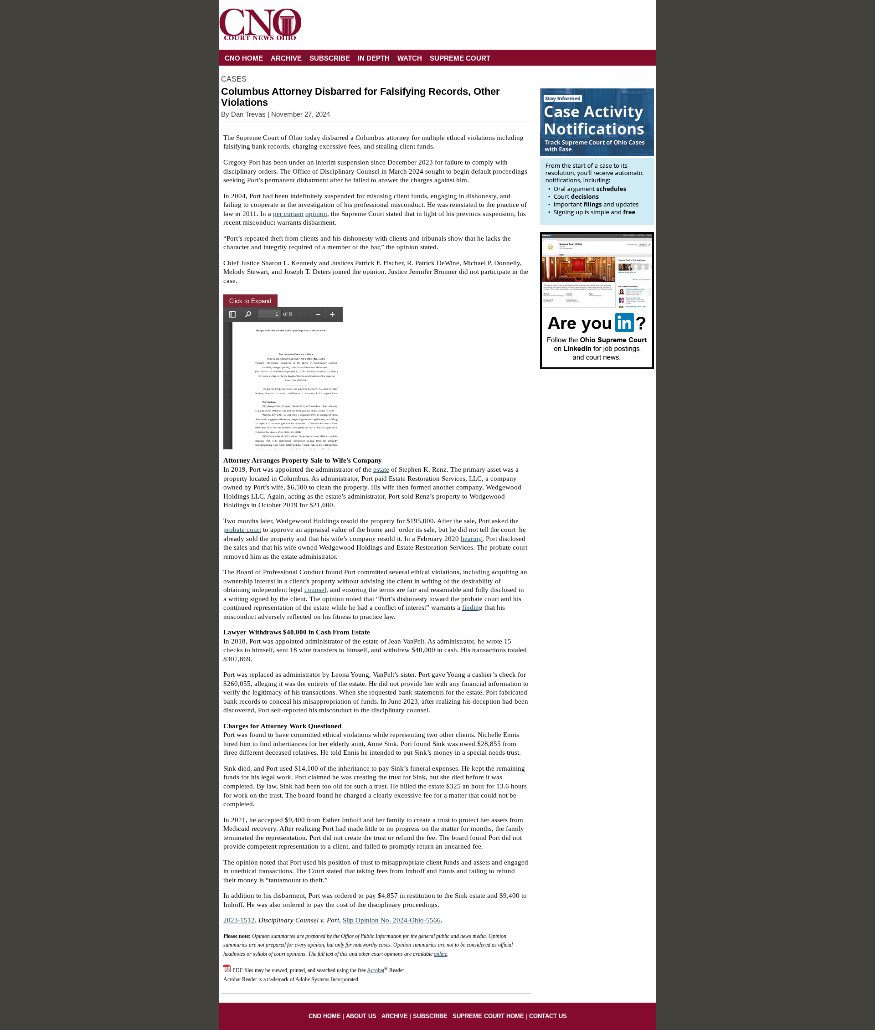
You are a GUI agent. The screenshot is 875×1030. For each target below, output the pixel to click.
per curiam (288, 213)
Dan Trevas (248, 114)
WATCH (409, 58)
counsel (315, 589)
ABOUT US (361, 1016)
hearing (471, 538)
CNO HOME (244, 58)
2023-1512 (239, 920)
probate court (242, 529)
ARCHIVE (286, 58)
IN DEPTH (374, 58)
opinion (316, 213)
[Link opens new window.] (597, 223)
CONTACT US (548, 1016)
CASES (234, 79)
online (440, 954)
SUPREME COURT (460, 58)
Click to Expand (250, 301)
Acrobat (375, 970)
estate (381, 469)
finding (472, 607)
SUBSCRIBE (329, 58)
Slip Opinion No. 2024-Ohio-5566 (392, 920)
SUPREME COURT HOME (488, 1016)
